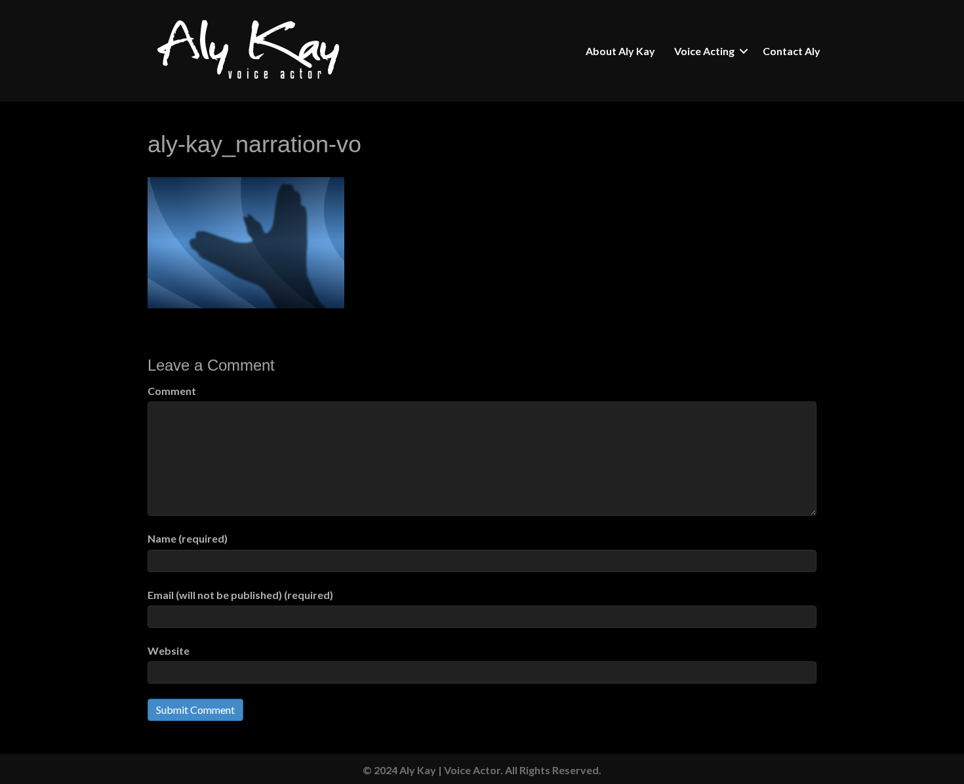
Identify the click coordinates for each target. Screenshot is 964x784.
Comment (172, 390)
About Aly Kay (620, 51)
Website (169, 650)
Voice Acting (704, 51)
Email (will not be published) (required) (240, 594)
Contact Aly (791, 51)
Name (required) (188, 538)
